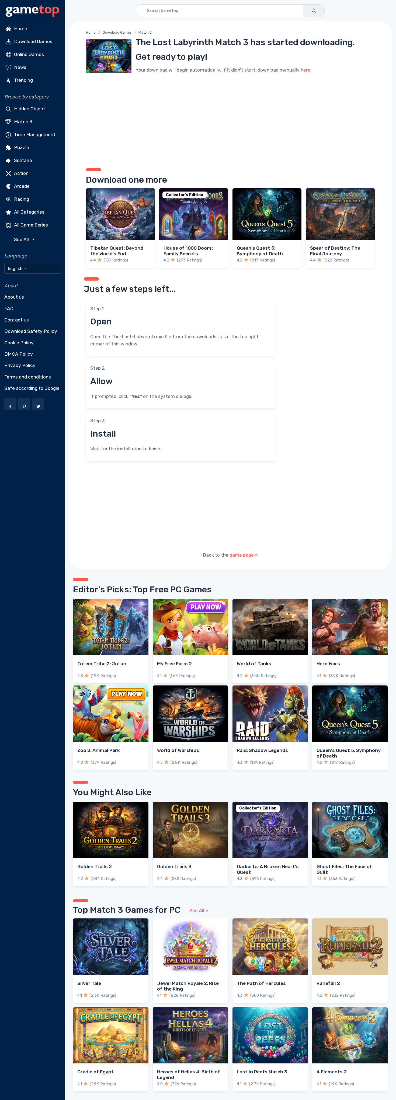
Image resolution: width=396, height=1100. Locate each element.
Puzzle (21, 147)
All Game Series (30, 225)
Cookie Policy (19, 342)
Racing (21, 199)
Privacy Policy (20, 365)
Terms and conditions (27, 377)
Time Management (34, 134)
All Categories (28, 212)
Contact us (16, 320)
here (305, 70)
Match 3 (22, 121)
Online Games (28, 54)
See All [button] (18, 239)
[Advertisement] (230, 119)
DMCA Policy (18, 354)
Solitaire (22, 160)
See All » (198, 910)
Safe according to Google (32, 388)
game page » (244, 555)
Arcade (21, 186)
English (15, 268)
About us (14, 297)
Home (20, 28)
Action (21, 173)
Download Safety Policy (30, 331)
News (19, 67)
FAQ (8, 308)
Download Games (32, 41)
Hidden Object (29, 108)
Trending (23, 80)
